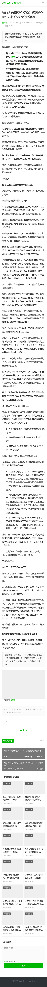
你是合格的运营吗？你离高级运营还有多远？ (34, 798)
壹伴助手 (5, 22)
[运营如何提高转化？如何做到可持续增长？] (34, 918)
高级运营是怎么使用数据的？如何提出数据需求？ (12, 928)
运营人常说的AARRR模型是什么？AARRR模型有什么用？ (12, 902)
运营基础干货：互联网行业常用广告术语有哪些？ (12, 824)
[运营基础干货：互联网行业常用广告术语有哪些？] (12, 813)
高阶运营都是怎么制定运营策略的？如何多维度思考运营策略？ (34, 824)
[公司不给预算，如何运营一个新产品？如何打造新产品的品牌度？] (12, 787)
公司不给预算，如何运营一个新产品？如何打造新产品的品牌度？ (12, 798)
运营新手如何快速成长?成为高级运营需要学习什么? (34, 902)
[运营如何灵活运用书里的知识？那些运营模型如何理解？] (34, 865)
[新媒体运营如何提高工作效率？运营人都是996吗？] (12, 839)
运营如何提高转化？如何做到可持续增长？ (34, 928)
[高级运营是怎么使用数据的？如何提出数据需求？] (12, 918)
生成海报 (8, 741)
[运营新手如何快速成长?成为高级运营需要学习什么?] (34, 892)
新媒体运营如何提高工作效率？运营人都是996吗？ (12, 850)
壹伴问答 (7, 810)
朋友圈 (13, 57)
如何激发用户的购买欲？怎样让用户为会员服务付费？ (34, 850)
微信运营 (39, 22)
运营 (13, 700)
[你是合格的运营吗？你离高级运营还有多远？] (34, 787)
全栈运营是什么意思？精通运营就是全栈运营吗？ (12, 876)
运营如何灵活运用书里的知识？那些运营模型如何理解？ (34, 876)
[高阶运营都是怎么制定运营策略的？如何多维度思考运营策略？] (34, 813)
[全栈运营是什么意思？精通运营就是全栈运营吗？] (12, 865)
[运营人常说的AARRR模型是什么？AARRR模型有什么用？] (12, 892)
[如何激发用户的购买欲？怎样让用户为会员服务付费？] (34, 839)
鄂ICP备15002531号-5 (27, 981)
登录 (5, 961)
